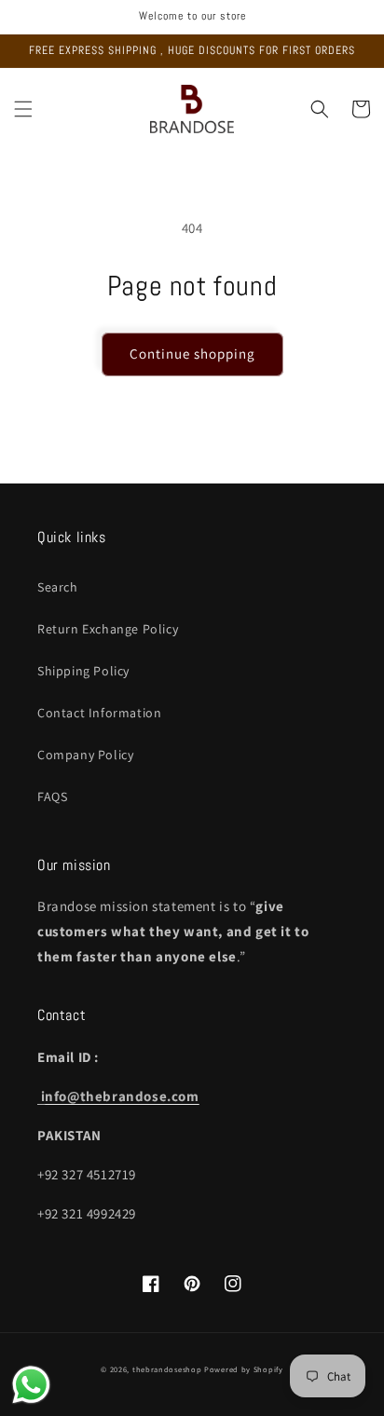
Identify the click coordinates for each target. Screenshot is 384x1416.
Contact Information (99, 712)
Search (57, 587)
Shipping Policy (83, 670)
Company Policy (85, 754)
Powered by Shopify (243, 1369)
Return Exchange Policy (107, 628)
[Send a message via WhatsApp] (31, 1385)
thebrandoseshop (167, 1369)
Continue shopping (192, 353)
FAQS (52, 796)
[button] (23, 108)
